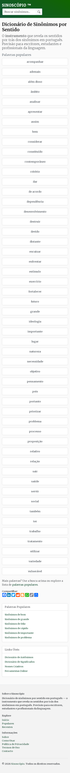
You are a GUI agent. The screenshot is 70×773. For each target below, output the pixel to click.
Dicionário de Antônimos (19, 657)
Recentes (7, 727)
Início (5, 720)
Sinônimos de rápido (16, 628)
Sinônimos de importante (19, 633)
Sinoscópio (16, 5)
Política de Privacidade (15, 744)
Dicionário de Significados (20, 662)
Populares (8, 723)
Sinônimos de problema (18, 637)
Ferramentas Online (16, 671)
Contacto (7, 751)
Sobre (5, 737)
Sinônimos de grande (17, 619)
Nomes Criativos (14, 666)
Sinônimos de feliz (15, 623)
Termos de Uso (11, 747)
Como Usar (8, 740)
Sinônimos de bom (15, 614)
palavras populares (25, 584)
